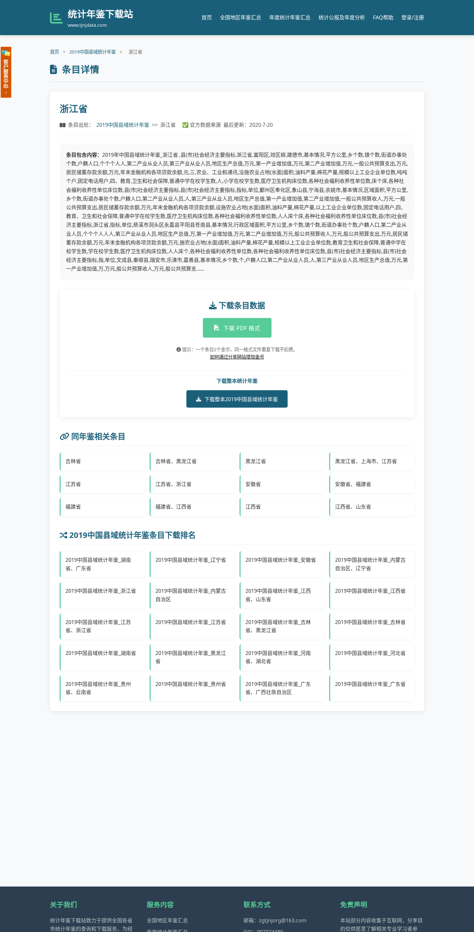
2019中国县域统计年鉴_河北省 (370, 653)
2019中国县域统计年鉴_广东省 (370, 684)
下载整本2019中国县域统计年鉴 (241, 399)
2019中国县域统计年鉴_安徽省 (280, 559)
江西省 (253, 506)
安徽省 (253, 484)
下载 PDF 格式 (241, 328)
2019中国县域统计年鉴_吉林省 (370, 622)
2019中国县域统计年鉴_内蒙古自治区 (190, 595)
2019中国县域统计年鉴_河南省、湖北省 (278, 657)
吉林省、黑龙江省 (176, 461)
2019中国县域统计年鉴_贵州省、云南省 (98, 688)
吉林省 (73, 461)
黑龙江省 (255, 461)
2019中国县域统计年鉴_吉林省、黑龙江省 (278, 626)
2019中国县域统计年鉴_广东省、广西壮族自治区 (278, 688)
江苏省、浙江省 (173, 484)
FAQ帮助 (383, 17)
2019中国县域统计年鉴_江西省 (370, 590)
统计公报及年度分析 (342, 17)
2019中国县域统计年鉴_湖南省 (100, 653)
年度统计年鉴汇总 (290, 17)
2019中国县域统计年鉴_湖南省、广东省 (98, 564)
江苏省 (73, 484)
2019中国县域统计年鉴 (92, 52)
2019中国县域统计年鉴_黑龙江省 (190, 657)
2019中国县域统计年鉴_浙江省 (100, 590)
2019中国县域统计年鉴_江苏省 (190, 622)
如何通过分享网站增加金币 (237, 357)
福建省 (73, 506)
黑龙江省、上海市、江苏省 (366, 461)
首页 (207, 17)
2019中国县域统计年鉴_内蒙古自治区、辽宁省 (370, 564)
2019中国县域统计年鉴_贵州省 (190, 684)
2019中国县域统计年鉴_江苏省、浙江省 (98, 626)
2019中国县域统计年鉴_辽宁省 (190, 559)
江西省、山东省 (353, 506)
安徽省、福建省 (353, 484)
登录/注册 (412, 17)
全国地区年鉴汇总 (240, 17)
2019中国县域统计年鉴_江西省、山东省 (278, 595)
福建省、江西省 (173, 506)
